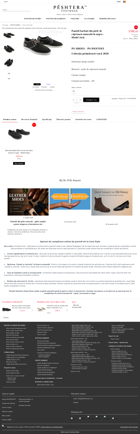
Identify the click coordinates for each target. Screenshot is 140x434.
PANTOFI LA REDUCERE (44, 382)
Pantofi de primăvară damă (44, 330)
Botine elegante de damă (12, 333)
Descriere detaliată (29, 119)
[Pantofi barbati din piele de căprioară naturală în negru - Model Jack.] (43, 59)
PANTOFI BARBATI (15, 25)
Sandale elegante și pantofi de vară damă (122, 329)
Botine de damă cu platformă (14, 346)
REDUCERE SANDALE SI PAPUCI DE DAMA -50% (87, 332)
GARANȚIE (101, 119)
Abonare (6, 317)
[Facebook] (131, 2)
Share (38, 84)
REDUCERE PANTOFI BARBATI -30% (83, 356)
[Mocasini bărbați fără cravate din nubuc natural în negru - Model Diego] (19, 133)
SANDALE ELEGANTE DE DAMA (122, 365)
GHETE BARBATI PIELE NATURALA (48, 363)
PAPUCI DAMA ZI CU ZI (119, 351)
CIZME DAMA (9, 352)
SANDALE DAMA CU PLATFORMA (122, 370)
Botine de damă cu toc (12, 344)
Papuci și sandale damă (118, 325)
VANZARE (75, 19)
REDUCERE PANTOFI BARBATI (81, 329)
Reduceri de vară (75, 371)
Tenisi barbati (40, 350)
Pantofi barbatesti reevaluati (79, 368)
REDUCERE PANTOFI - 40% (79, 338)
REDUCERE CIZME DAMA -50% (81, 325)
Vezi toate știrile (76, 307)
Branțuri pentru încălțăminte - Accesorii (48, 378)
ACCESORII (89, 19)
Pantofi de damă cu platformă (45, 327)
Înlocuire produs (63, 119)
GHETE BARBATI (41, 360)
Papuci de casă (113, 336)
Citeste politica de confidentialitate (52, 427)
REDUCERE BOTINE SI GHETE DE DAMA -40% (86, 342)
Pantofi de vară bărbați (118, 332)
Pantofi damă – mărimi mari (118, 342)
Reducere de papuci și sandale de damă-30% (84, 362)
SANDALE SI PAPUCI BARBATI (46, 353)
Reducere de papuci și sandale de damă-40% (84, 350)
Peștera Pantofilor (78, 111)
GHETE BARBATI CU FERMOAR (47, 368)
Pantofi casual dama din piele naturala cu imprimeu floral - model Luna (57, 307)
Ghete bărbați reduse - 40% (79, 341)
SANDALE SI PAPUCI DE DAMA (120, 346)
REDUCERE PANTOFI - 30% (79, 352)
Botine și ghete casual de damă (14, 330)
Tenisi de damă (11, 379)
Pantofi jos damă (10, 382)
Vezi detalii (19, 163)
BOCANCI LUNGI (11, 362)
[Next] (31, 310)
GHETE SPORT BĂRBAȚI (44, 370)
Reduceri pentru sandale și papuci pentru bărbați (85, 336)
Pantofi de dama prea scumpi (79, 367)
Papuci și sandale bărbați (118, 330)
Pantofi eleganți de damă (12, 373)
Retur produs (6, 415)
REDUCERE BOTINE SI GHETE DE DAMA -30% (86, 358)
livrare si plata (6, 407)
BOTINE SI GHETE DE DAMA (14, 325)
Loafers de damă (41, 334)
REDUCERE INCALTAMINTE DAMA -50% (84, 330)
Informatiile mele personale (129, 427)
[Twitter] (134, 2)
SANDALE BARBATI (44, 355)
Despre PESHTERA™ (9, 399)
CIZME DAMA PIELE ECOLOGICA (16, 364)
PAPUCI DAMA (115, 349)
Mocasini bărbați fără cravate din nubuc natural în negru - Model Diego (19, 152)
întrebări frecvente (84, 119)
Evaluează (44, 87)
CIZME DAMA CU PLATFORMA (15, 357)
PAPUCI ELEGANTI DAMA (120, 353)
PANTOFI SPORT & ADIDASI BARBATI (49, 345)
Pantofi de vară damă (117, 327)
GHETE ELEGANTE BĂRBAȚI (46, 372)
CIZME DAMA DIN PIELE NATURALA (17, 355)
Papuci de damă (115, 339)
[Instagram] (137, 2)
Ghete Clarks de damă (12, 339)
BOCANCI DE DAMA (12, 335)
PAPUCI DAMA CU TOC (119, 356)
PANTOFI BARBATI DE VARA (46, 347)
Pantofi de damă (9, 368)
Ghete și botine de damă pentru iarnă (16, 328)
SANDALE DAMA (116, 361)
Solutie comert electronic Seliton (70, 432)
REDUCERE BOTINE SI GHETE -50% (82, 327)
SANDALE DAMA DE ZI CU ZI (121, 363)
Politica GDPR (6, 419)
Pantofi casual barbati (28, 25)
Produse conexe (9, 119)
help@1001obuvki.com (85, 398)
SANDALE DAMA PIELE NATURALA (123, 367)
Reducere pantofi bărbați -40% (80, 346)
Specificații (47, 119)
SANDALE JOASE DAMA (119, 368)
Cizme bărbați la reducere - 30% (80, 355)
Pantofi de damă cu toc (43, 325)
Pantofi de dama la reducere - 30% (81, 360)
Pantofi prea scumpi (76, 364)
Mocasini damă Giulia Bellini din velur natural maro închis (21, 307)
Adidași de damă (11, 378)
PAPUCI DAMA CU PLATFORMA (121, 358)
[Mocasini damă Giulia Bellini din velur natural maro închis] (6, 309)
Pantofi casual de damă (12, 370)
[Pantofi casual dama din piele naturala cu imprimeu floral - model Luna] (41, 309)
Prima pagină (5, 25)
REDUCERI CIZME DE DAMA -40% (82, 344)
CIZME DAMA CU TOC (13, 359)
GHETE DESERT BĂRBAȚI (45, 374)
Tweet (48, 84)
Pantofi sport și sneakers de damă (15, 376)
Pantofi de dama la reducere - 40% (81, 348)
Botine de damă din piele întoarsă (15, 348)
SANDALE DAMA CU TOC (119, 372)
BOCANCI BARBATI (43, 365)
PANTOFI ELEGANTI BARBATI (46, 343)
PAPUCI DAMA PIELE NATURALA (122, 355)
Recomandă (36, 87)
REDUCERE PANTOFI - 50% (45, 385)
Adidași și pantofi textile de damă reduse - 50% (84, 334)
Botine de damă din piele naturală (15, 337)
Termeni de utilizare (8, 403)
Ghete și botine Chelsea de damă (15, 342)
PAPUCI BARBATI (43, 357)
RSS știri (76, 305)
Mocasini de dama (42, 332)
